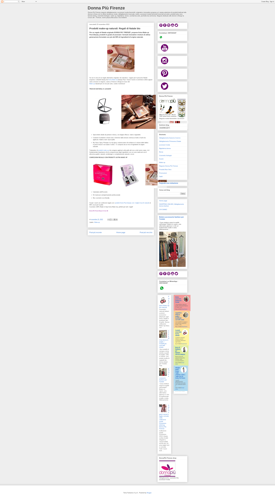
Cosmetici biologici (165, 155)
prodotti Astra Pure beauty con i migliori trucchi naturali (132, 203)
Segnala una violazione (168, 183)
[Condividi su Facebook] (115, 219)
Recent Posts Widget (180, 391)
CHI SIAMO (163, 209)
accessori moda (164, 145)
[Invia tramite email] (108, 219)
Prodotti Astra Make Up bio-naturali (178, 332)
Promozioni (163, 173)
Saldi (161, 176)
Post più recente (95, 232)
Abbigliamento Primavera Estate (170, 141)
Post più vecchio (146, 232)
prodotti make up (103, 150)
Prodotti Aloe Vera (165, 169)
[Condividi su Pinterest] (117, 219)
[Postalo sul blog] (110, 219)
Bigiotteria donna (165, 148)
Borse (161, 152)
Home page (120, 232)
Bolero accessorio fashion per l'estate (178, 299)
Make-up (97, 222)
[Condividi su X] (113, 219)
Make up (92, 83)
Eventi (161, 159)
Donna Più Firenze (106, 8)
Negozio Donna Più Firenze (168, 166)
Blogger (149, 493)
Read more (184, 309)
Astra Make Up (113, 80)
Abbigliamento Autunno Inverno (169, 138)
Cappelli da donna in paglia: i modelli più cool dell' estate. (164, 339)
